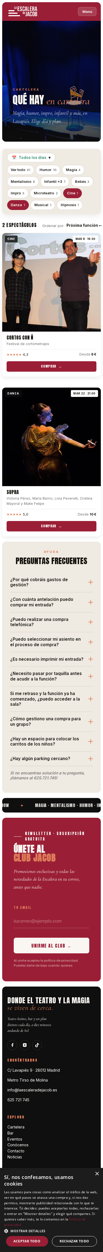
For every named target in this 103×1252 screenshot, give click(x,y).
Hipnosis (70, 205)
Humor (48, 170)
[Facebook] (12, 1045)
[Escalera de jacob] (23, 11)
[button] (51, 1231)
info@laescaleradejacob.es (32, 1090)
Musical (42, 205)
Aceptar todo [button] (26, 1241)
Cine (72, 193)
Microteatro (46, 193)
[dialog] (51, 1210)
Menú (87, 11)
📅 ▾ (31, 157)
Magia (73, 170)
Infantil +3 (55, 182)
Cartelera (15, 1127)
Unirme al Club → (51, 945)
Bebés (82, 182)
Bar (10, 1133)
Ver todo (20, 170)
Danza (18, 205)
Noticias (14, 1157)
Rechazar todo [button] (74, 1241)
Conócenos (18, 1144)
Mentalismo (23, 182)
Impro (17, 193)
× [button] (97, 1174)
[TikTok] (37, 1045)
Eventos (14, 1139)
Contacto (15, 1151)
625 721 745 (18, 1099)
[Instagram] (25, 1045)
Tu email (23, 907)
